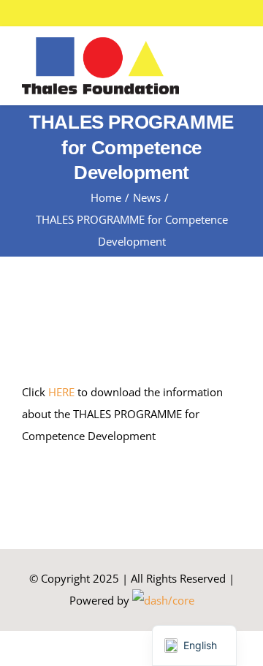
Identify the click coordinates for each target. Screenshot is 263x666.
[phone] (251, 13)
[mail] (228, 13)
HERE (61, 392)
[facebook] (204, 13)
